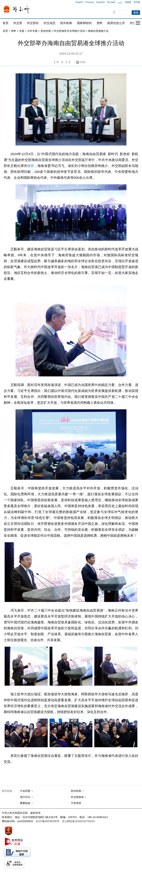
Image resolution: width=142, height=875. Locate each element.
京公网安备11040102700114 (78, 821)
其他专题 (45, 30)
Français (89, 2)
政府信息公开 (116, 23)
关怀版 (136, 2)
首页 (6, 23)
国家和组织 (84, 23)
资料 (99, 23)
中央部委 (25, 790)
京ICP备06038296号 (47, 821)
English (79, 2)
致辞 (30, 166)
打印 (82, 62)
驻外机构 (66, 23)
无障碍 (128, 2)
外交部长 (33, 23)
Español (100, 2)
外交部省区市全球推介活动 (69, 30)
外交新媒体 (77, 797)
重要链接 (25, 803)
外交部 (17, 23)
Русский (111, 2)
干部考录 (76, 803)
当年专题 (32, 30)
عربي (119, 2)
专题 (21, 30)
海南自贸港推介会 (98, 30)
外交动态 (49, 23)
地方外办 (25, 797)
